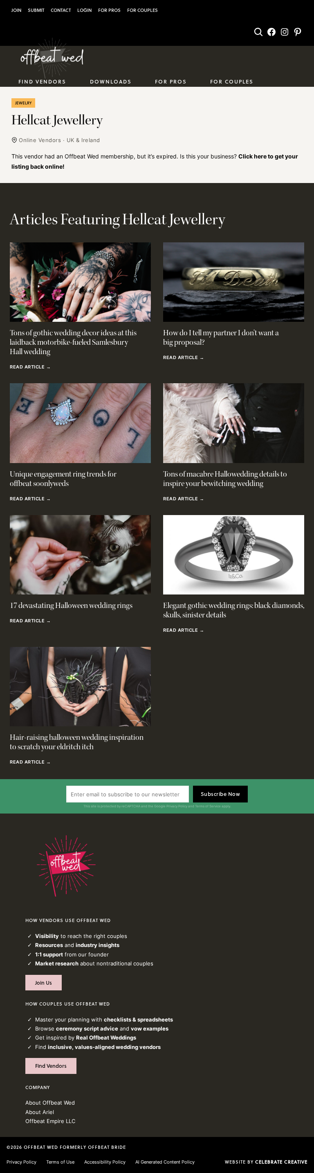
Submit (36, 10)
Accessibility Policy (105, 1162)
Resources (49, 945)
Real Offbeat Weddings (106, 1037)
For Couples (142, 10)
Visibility (47, 936)
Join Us (43, 982)
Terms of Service (208, 806)
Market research (56, 963)
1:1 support (49, 954)
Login (84, 10)
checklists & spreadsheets (138, 1019)
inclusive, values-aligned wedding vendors (104, 1047)
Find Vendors (51, 1065)
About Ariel (39, 1112)
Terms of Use (60, 1162)
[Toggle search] (258, 32)
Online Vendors (40, 140)
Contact (61, 10)
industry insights (97, 945)
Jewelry (23, 103)
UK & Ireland (83, 140)
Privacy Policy (176, 806)
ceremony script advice (87, 1028)
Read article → (30, 367)
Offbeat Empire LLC (50, 1121)
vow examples (149, 1028)
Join (16, 10)
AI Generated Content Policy (165, 1162)
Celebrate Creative (281, 1162)
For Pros (109, 10)
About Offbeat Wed (50, 1102)
